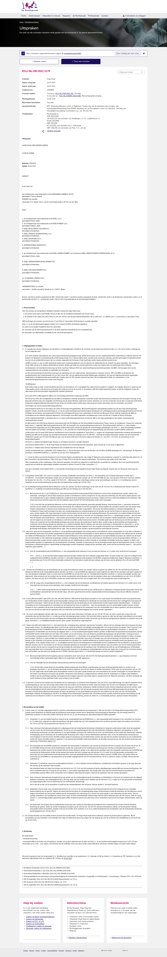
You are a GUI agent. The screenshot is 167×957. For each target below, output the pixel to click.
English (25, 950)
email (117, 950)
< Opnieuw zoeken (39, 61)
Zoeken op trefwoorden (34, 919)
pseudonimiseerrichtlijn (72, 53)
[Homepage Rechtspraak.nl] (29, 6)
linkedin (140, 950)
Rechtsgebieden (28, 99)
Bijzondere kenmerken (31, 102)
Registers (66, 16)
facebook (133, 950)
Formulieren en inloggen (135, 16)
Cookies (43, 950)
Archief (75, 950)
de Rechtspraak (79, 16)
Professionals (93, 16)
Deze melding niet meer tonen (127, 53)
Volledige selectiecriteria (77, 938)
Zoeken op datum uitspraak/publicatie (40, 917)
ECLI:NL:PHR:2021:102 (64, 94)
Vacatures (68, 950)
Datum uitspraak (28, 83)
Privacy (37, 950)
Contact (105, 16)
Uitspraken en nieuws (51, 16)
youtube (143, 950)
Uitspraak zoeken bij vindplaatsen (39, 928)
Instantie (25, 79)
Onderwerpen (34, 16)
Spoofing (61, 950)
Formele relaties (28, 94)
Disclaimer (81, 950)
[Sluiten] (144, 53)
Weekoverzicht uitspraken (122, 938)
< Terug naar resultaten (81, 61)
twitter (130, 950)
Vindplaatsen (27, 114)
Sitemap (31, 950)
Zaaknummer (27, 90)
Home (23, 16)
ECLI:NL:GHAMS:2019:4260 (70, 96)
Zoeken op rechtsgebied (35, 924)
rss (114, 950)
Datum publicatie (29, 86)
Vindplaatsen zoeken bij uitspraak (39, 926)
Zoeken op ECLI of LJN (35, 921)
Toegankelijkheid (52, 950)
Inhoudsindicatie (29, 106)
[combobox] (131, 72)
